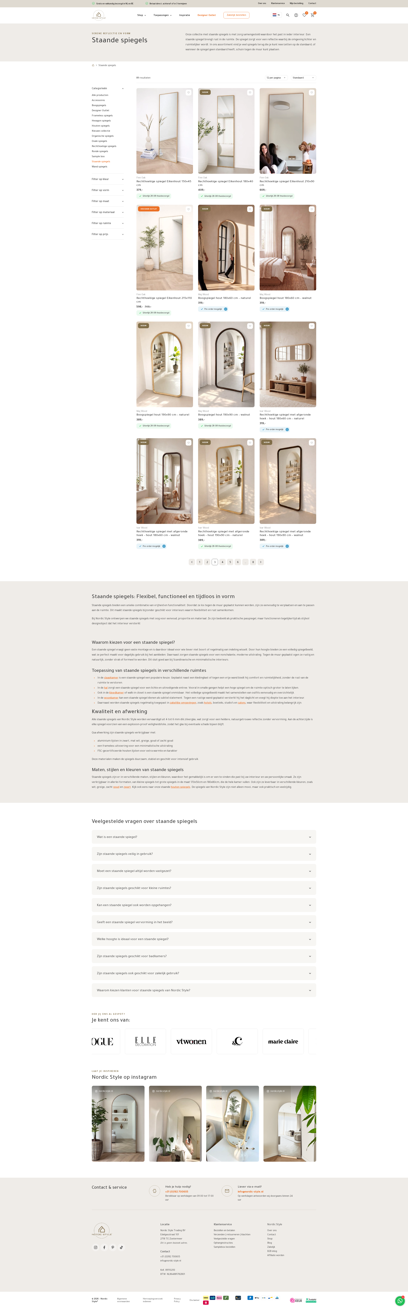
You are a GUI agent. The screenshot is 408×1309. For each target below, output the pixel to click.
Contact (312, 4)
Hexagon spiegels (101, 121)
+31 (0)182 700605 (176, 1192)
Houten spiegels (101, 126)
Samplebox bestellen (224, 1247)
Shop (270, 1239)
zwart (127, 787)
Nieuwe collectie (101, 131)
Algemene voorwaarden (123, 1300)
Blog (269, 1243)
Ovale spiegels (99, 141)
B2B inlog (272, 1251)
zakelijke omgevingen (183, 703)
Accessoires (98, 100)
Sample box (98, 157)
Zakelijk (271, 1247)
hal (106, 688)
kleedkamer (116, 693)
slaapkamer (111, 678)
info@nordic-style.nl (250, 1192)
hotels (208, 703)
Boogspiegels (99, 106)
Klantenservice (278, 4)
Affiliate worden (275, 1255)
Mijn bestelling (296, 4)
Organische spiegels (103, 136)
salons (242, 703)
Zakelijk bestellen (236, 15)
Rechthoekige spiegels (104, 146)
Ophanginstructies (223, 1243)
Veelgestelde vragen (224, 1239)
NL (279, 15)
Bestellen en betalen (224, 1231)
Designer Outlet (100, 111)
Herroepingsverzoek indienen (153, 1300)
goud (116, 787)
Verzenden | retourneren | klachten (232, 1235)
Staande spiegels (101, 162)
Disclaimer (195, 1300)
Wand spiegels (99, 167)
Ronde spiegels (100, 151)
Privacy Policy (177, 1300)
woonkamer (111, 698)
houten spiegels (180, 787)
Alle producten (100, 95)
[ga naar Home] (93, 66)
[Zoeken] (288, 15)
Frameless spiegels (102, 116)
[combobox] (276, 15)
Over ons (262, 4)
